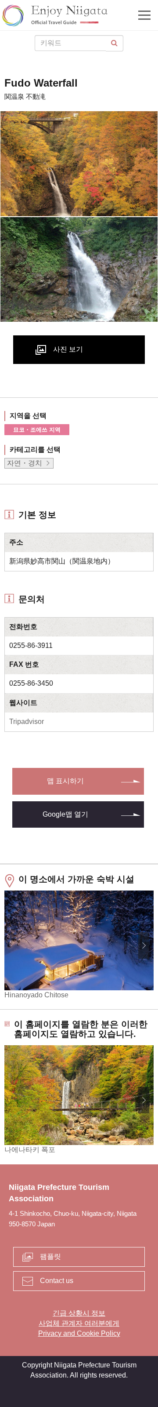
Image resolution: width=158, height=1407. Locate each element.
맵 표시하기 (65, 781)
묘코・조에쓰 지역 (37, 429)
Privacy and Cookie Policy (79, 1333)
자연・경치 (24, 463)
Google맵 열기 (65, 814)
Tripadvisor (26, 721)
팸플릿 (50, 1256)
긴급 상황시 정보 (79, 1313)
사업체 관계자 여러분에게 (79, 1323)
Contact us (56, 1280)
